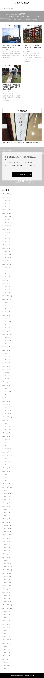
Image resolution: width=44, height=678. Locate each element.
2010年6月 (5, 468)
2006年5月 (5, 624)
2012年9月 (5, 382)
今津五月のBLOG (22, 3)
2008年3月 (5, 554)
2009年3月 (5, 515)
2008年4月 (5, 550)
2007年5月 (5, 586)
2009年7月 (5, 503)
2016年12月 (5, 219)
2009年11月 (5, 490)
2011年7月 (5, 426)
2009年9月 (5, 496)
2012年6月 (5, 391)
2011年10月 (5, 417)
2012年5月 (5, 394)
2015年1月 (5, 292)
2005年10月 (5, 643)
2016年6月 (5, 238)
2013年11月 (5, 337)
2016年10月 (5, 226)
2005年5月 (5, 659)
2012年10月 (5, 378)
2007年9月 (5, 573)
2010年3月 (5, 477)
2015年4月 (5, 283)
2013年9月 (5, 343)
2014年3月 (5, 324)
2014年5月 (5, 318)
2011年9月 (5, 420)
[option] (22, 128)
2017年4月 (5, 206)
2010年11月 (5, 452)
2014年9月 (5, 305)
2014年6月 (5, 315)
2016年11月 (5, 222)
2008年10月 (5, 531)
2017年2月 (5, 213)
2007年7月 (5, 579)
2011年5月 (5, 433)
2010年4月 (5, 474)
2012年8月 (5, 385)
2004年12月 (5, 665)
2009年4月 (5, 512)
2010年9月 (5, 458)
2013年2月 (5, 366)
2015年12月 (5, 257)
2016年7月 (5, 235)
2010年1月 (5, 484)
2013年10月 (5, 340)
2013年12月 (5, 334)
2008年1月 (5, 560)
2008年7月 (5, 541)
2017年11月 (5, 194)
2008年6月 (5, 544)
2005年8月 (5, 649)
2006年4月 (5, 627)
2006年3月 (5, 630)
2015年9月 (5, 267)
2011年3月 (5, 439)
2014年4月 (5, 321)
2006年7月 (5, 617)
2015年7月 (5, 273)
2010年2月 (5, 480)
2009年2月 (5, 519)
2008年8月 (5, 538)
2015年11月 (5, 261)
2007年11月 (5, 566)
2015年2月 (5, 289)
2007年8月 (5, 576)
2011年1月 (5, 445)
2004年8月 (5, 668)
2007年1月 (5, 598)
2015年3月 (5, 286)
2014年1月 (5, 331)
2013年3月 (5, 363)
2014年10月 (5, 302)
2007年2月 (5, 595)
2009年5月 (5, 509)
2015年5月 (5, 280)
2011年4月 (5, 436)
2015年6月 (5, 277)
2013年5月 (5, 356)
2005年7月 (5, 652)
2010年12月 (5, 449)
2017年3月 (5, 210)
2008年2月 (5, 557)
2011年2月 (5, 442)
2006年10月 (5, 608)
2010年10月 (5, 455)
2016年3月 (5, 248)
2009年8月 (5, 499)
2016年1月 (5, 254)
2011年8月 (5, 423)
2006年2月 (5, 633)
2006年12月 (5, 601)
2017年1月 (5, 216)
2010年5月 (5, 471)
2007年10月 (5, 570)
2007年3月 (5, 592)
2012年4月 (5, 398)
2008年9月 (5, 535)
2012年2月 (5, 404)
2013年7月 (5, 350)
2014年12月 (5, 296)
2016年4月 (5, 245)
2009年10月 (5, 493)
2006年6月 (5, 621)
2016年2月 (5, 251)
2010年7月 (5, 464)
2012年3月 (5, 401)
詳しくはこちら (22, 174)
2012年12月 (5, 372)
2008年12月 (5, 525)
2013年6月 (5, 353)
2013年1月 (5, 369)
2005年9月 (5, 646)
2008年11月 (5, 528)
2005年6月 (5, 656)
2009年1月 (5, 522)
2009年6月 (5, 506)
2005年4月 (5, 662)
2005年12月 (5, 640)
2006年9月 (5, 611)
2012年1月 (5, 407)
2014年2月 (5, 327)
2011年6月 (5, 429)
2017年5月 (5, 203)
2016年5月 (5, 241)
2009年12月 (5, 487)
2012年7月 (5, 388)
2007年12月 (5, 563)
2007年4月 (5, 589)
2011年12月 (5, 410)
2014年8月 (5, 308)
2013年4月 (5, 359)
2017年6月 (5, 200)
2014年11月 (5, 299)
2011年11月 (5, 413)
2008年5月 (5, 547)
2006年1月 (5, 637)
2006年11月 (5, 605)
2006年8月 (5, 614)
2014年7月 (5, 312)
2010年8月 (5, 461)
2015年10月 (5, 264)
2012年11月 (5, 375)
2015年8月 (5, 270)
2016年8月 (5, 232)
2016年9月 (5, 229)
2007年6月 (5, 582)
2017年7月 (5, 197)
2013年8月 (5, 347)
